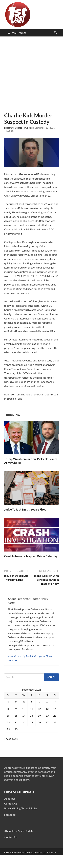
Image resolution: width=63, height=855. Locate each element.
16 (15, 715)
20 (47, 715)
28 (54, 722)
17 (23, 715)
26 (39, 722)
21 (54, 715)
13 (47, 708)
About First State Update (18, 831)
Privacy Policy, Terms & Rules (20, 808)
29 (8, 729)
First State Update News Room (19, 127)
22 (8, 722)
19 (39, 715)
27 (47, 722)
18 (31, 715)
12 (39, 708)
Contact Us (10, 803)
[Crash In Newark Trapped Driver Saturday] (31, 552)
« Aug (7, 738)
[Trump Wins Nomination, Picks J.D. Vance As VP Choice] (31, 455)
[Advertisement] (31, 74)
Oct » (15, 738)
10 (23, 708)
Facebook (9, 814)
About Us (9, 798)
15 (8, 715)
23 (15, 722)
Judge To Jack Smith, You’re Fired (25, 509)
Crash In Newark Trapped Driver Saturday (31, 556)
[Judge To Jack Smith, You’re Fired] (31, 505)
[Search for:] (31, 677)
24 (23, 722)
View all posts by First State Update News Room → (30, 657)
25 (31, 722)
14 (54, 708)
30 (15, 729)
